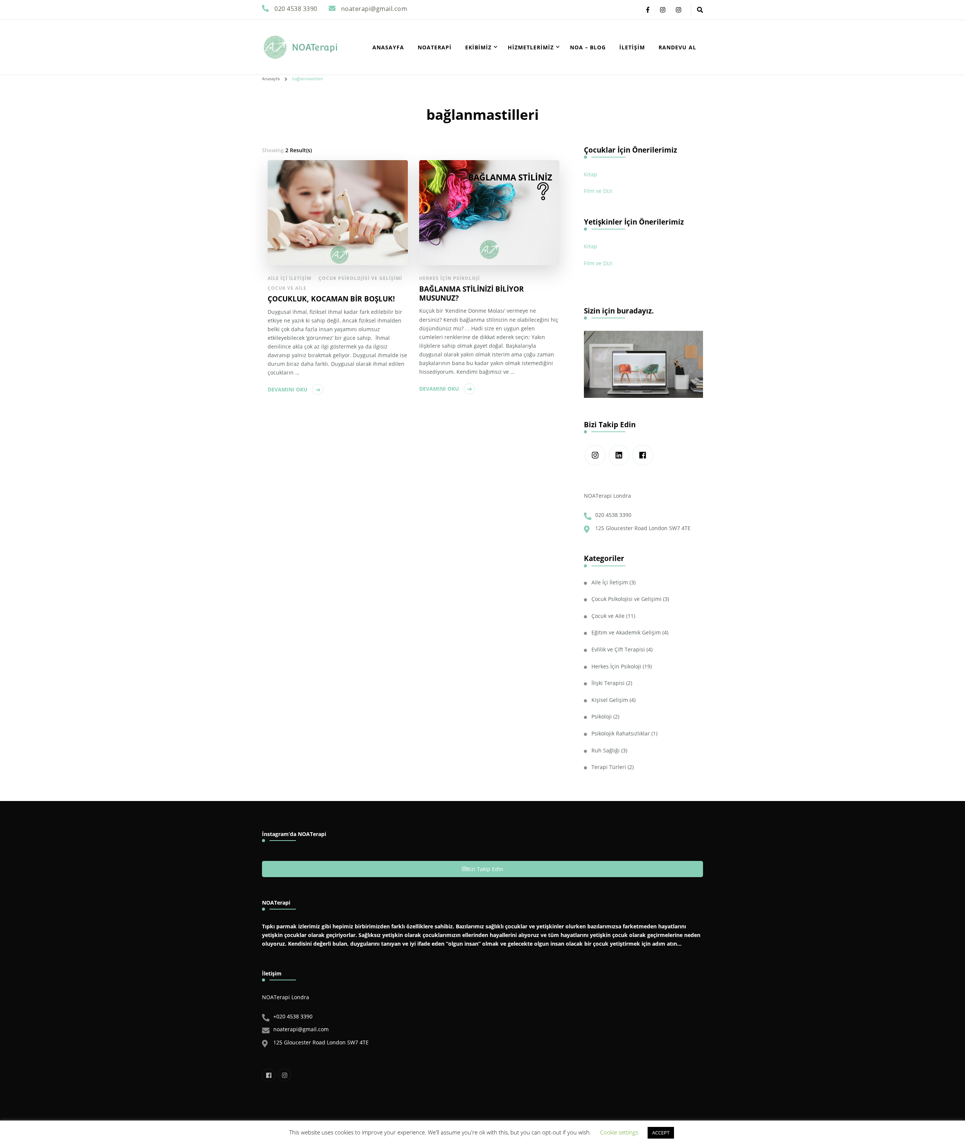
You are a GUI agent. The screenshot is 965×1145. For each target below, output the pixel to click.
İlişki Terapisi (608, 682)
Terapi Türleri (608, 766)
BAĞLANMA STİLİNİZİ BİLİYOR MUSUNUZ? (471, 293)
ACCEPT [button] (660, 1132)
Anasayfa (388, 47)
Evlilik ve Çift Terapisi (618, 649)
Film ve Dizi (598, 190)
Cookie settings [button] (619, 1132)
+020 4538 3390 (292, 1016)
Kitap (590, 174)
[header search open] (700, 10)
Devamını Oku (288, 389)
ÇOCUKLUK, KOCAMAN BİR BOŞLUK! (331, 298)
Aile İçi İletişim (289, 278)
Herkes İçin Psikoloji (449, 278)
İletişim (632, 47)
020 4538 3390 (613, 514)
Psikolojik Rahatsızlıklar (620, 733)
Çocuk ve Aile (287, 288)
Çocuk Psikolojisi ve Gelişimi (360, 278)
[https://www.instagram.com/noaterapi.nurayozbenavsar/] (595, 455)
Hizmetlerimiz (531, 47)
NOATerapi (315, 47)
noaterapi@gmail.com (301, 1029)
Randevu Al (677, 47)
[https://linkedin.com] (619, 455)
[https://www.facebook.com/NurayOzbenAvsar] (642, 455)
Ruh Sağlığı (605, 750)
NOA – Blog (588, 47)
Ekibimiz (478, 47)
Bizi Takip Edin (484, 869)
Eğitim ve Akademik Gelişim (626, 632)
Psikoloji (601, 716)
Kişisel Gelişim (609, 699)
